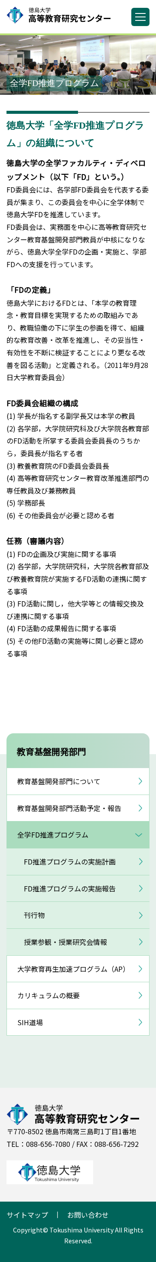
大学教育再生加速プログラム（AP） (73, 969)
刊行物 (34, 915)
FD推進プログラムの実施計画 (70, 861)
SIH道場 (30, 1022)
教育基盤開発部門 (51, 751)
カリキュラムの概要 (48, 995)
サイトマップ (27, 1214)
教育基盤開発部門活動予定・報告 (69, 808)
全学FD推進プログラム (52, 834)
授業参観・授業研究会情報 (65, 942)
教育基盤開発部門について (59, 781)
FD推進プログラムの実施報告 (70, 888)
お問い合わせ (88, 1214)
